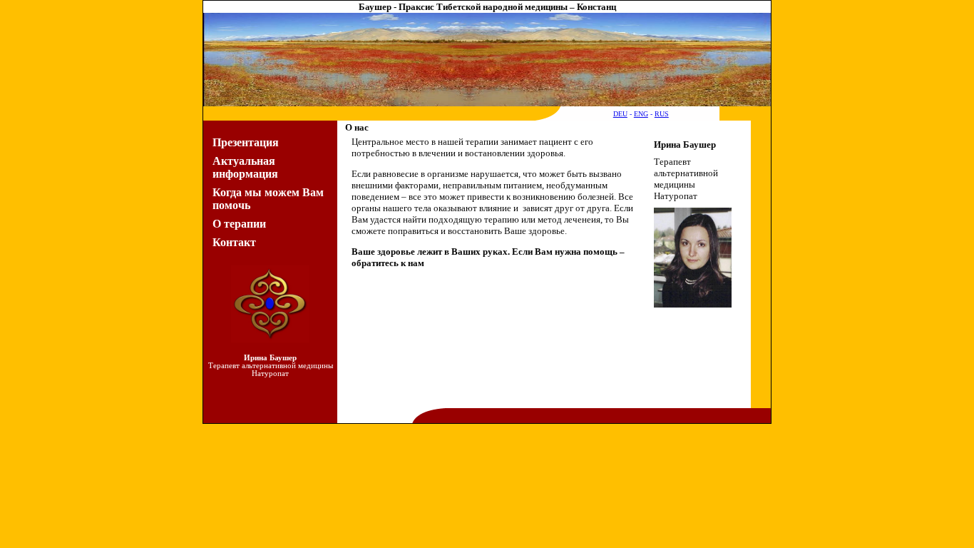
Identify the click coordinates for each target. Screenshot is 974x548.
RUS (662, 114)
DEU (620, 114)
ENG (641, 114)
